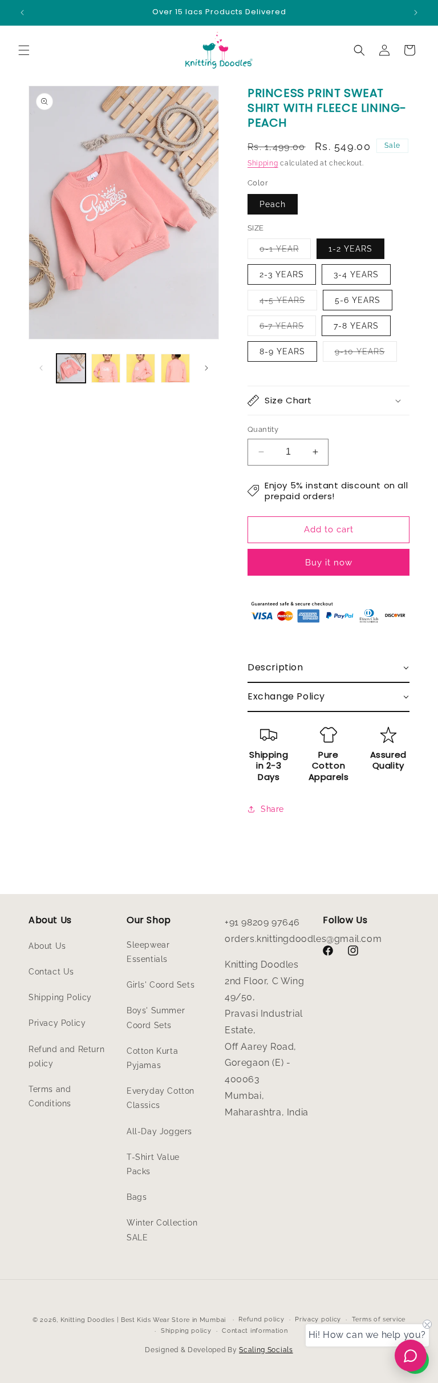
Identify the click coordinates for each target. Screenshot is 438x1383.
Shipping (263, 163)
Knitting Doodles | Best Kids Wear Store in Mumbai (143, 1320)
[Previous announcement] (22, 12)
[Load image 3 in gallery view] (140, 368)
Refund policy (261, 1319)
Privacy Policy (57, 1023)
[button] (23, 50)
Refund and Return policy (66, 1056)
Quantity (263, 429)
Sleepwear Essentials (148, 952)
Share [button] (272, 809)
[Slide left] (41, 368)
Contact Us (51, 971)
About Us (47, 946)
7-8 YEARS (356, 325)
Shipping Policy (60, 997)
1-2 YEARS (350, 248)
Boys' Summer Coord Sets (156, 1017)
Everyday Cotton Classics (160, 1098)
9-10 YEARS (366, 354)
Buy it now (328, 562)
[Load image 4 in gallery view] (175, 368)
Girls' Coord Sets (160, 984)
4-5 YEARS (288, 302)
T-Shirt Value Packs (153, 1164)
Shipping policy (186, 1331)
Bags (137, 1197)
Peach (272, 204)
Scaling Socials (266, 1350)
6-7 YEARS (287, 328)
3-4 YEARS (356, 274)
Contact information (254, 1331)
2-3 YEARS (281, 274)
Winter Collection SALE (162, 1230)
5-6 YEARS (357, 300)
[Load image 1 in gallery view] (71, 368)
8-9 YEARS (282, 351)
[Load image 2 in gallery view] (105, 368)
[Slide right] (206, 368)
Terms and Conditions (50, 1096)
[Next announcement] (415, 12)
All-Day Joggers (159, 1131)
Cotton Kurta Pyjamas (152, 1058)
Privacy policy (318, 1319)
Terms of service (378, 1319)
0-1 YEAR (285, 251)
